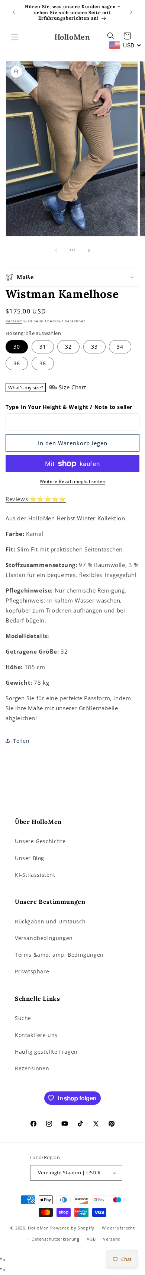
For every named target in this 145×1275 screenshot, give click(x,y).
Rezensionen (32, 1068)
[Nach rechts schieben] (89, 250)
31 (42, 346)
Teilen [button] (21, 740)
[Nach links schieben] (56, 250)
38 (42, 363)
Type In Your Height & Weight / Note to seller (69, 406)
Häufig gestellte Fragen (46, 1051)
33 (94, 346)
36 (16, 363)
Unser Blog (29, 858)
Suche (23, 1017)
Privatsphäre (32, 971)
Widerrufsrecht (118, 1228)
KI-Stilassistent (35, 874)
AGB (91, 1239)
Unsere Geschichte (40, 841)
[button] (15, 37)
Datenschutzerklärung (56, 1239)
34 (120, 346)
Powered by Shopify (72, 1227)
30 (16, 346)
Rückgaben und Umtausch (50, 921)
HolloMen (38, 1227)
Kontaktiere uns (36, 1035)
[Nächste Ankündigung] (131, 12)
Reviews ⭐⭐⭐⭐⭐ (36, 499)
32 (68, 346)
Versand (14, 320)
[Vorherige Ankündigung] (14, 12)
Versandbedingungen (44, 938)
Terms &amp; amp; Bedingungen (59, 954)
